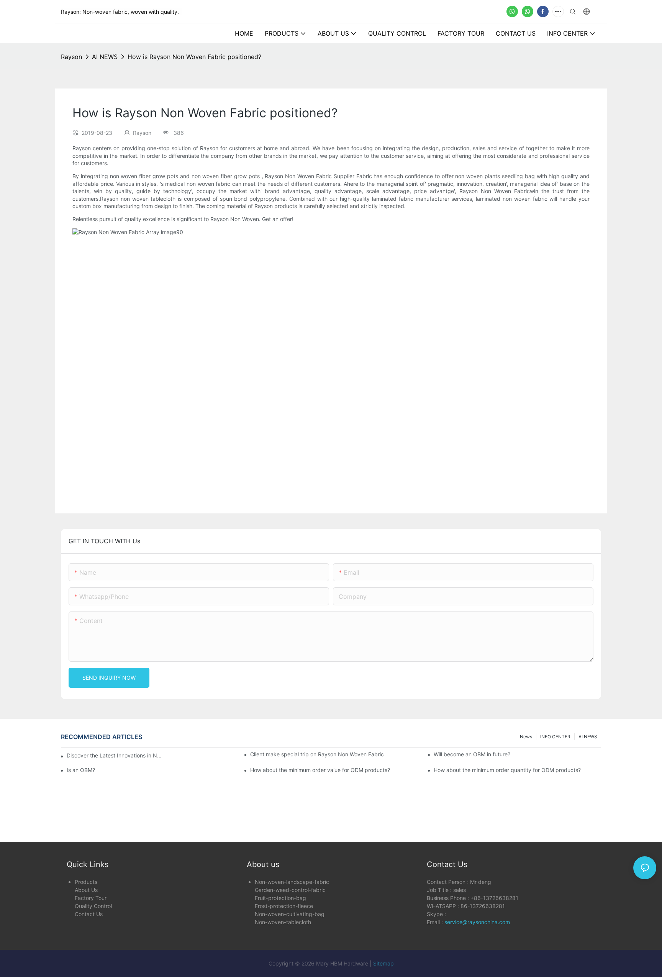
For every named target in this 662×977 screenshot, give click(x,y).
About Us (86, 890)
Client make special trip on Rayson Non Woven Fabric (317, 754)
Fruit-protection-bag (280, 898)
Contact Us (89, 914)
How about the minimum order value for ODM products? (320, 770)
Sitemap (383, 963)
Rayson (71, 57)
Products (86, 882)
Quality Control (93, 906)
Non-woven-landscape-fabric (292, 882)
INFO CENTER (555, 736)
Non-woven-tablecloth (283, 922)
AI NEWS (105, 57)
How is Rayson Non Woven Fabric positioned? (194, 57)
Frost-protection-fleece (284, 906)
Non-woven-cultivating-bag (289, 914)
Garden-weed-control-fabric (290, 890)
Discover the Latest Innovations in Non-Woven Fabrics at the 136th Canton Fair (115, 755)
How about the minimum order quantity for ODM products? (507, 770)
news (526, 736)
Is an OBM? (81, 770)
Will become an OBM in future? (472, 754)
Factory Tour (91, 898)
